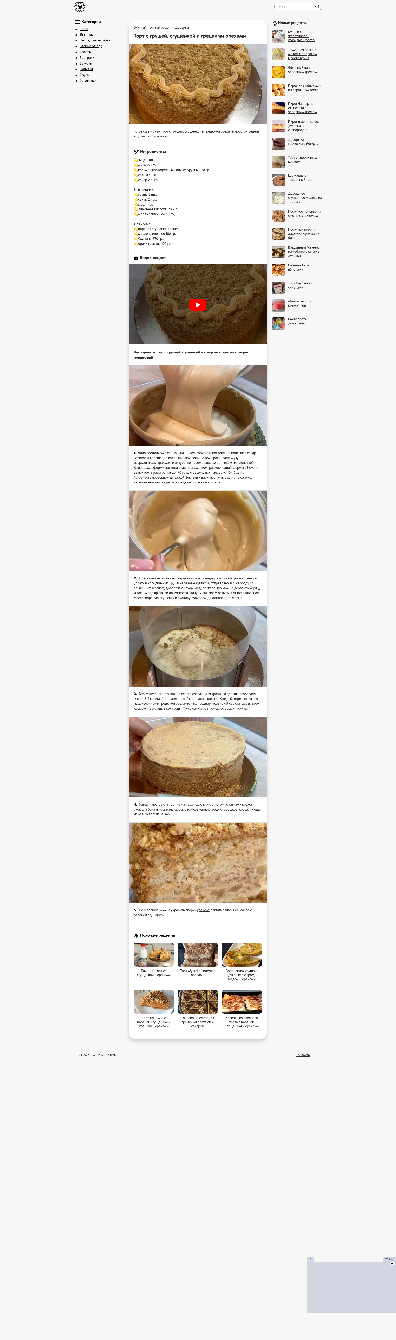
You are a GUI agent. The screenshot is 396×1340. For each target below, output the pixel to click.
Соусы (84, 75)
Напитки (86, 69)
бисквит (170, 578)
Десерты (86, 35)
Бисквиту (193, 477)
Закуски (86, 63)
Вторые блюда (91, 46)
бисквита (162, 694)
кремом (140, 708)
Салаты (85, 52)
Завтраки (87, 58)
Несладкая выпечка (95, 40)
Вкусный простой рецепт (153, 28)
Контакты (303, 1055)
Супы (84, 29)
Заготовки (88, 81)
